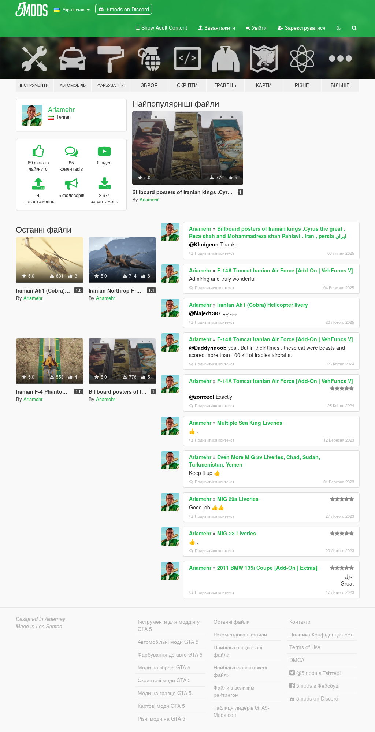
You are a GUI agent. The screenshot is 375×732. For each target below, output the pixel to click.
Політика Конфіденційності (321, 634)
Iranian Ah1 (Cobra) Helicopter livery (262, 304)
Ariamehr (61, 109)
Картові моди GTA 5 (161, 705)
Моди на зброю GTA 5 (164, 667)
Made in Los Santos (39, 626)
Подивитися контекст (214, 253)
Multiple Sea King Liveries (249, 422)
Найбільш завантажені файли (240, 671)
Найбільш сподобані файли (238, 650)
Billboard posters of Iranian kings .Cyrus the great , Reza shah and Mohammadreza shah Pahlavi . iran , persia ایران (267, 232)
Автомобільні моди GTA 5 (168, 641)
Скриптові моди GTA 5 (164, 680)
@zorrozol (201, 396)
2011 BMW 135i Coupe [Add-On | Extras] (267, 567)
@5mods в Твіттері (318, 672)
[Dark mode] (338, 27)
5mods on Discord (316, 698)
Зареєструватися (304, 27)
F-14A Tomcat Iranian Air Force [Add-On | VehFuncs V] (285, 270)
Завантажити (219, 27)
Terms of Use (304, 647)
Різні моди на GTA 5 (161, 718)
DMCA (296, 660)
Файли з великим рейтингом (234, 691)
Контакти (300, 621)
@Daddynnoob (208, 347)
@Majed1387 (205, 313)
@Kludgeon (204, 244)
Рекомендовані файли (240, 634)
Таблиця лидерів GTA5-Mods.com (242, 711)
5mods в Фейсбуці (317, 685)
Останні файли (232, 621)
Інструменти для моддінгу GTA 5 (169, 625)
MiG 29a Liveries (238, 498)
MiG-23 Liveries (236, 533)
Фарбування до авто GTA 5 (170, 654)
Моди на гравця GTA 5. (165, 692)
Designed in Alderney (40, 619)
